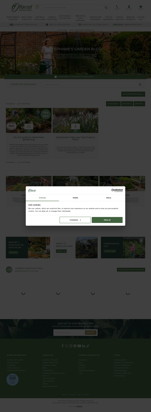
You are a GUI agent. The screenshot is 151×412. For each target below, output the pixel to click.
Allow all (107, 220)
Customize (74, 220)
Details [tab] (75, 198)
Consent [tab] (42, 198)
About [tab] (108, 198)
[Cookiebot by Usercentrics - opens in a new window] (113, 190)
